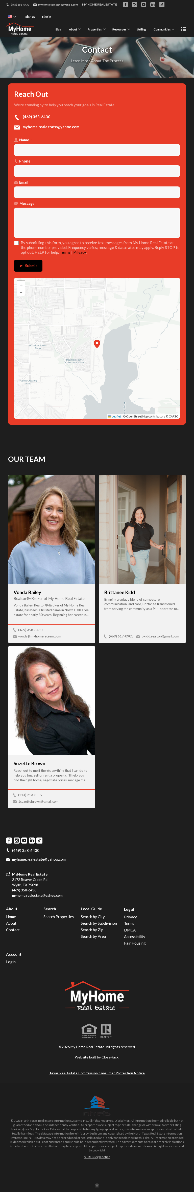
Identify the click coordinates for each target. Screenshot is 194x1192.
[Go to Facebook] (125, 4)
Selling (141, 29)
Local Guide (91, 909)
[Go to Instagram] (134, 4)
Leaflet (116, 416)
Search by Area (93, 936)
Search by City (93, 916)
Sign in (46, 16)
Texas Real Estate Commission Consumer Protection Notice (97, 1073)
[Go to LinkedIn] (152, 4)
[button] (97, 344)
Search (49, 909)
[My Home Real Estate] (97, 997)
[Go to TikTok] (161, 4)
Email (23, 182)
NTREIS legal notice (97, 1157)
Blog (58, 29)
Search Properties (58, 916)
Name (25, 140)
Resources (119, 29)
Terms (65, 252)
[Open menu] (183, 29)
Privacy (79, 252)
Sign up (30, 16)
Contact (13, 929)
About (73, 29)
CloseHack (110, 1057)
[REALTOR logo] (106, 1031)
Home (11, 916)
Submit (28, 266)
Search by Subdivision (99, 923)
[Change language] (12, 17)
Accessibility (134, 936)
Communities (162, 29)
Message (26, 203)
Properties (95, 29)
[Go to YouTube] (143, 4)
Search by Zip (92, 929)
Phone (24, 161)
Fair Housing (135, 943)
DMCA (130, 930)
